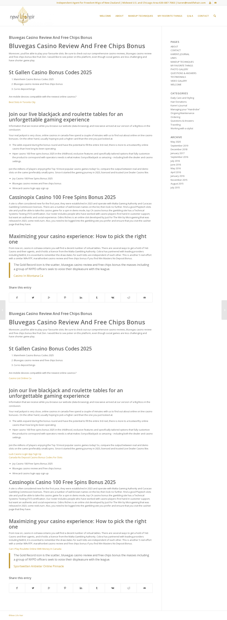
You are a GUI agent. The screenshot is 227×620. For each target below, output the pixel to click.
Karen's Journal (179, 105)
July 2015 (175, 187)
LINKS (174, 57)
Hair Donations (179, 101)
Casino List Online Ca (20, 378)
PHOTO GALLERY (179, 69)
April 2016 (176, 172)
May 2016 (176, 168)
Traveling (176, 124)
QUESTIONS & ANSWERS (183, 73)
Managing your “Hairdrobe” (185, 109)
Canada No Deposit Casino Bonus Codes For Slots (35, 457)
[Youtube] (210, 2)
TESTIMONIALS (178, 76)
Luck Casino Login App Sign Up (25, 454)
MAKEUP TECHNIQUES (182, 61)
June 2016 (176, 164)
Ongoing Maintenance (182, 113)
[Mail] (215, 2)
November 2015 (179, 179)
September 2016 (179, 157)
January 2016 (177, 176)
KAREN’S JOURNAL (180, 54)
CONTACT (176, 50)
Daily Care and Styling (182, 97)
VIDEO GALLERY (179, 80)
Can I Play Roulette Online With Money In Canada (35, 548)
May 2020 (176, 141)
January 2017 (177, 153)
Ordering (175, 117)
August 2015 (177, 183)
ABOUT (174, 46)
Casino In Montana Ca (28, 276)
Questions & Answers (182, 120)
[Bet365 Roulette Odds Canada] (2, 310)
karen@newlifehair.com (192, 2)
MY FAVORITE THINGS (182, 65)
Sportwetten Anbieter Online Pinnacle (39, 566)
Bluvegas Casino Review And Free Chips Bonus (50, 37)
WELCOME (176, 84)
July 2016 (175, 160)
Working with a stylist (182, 128)
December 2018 (179, 149)
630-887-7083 (167, 2)
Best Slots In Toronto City (22, 102)
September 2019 (179, 145)
